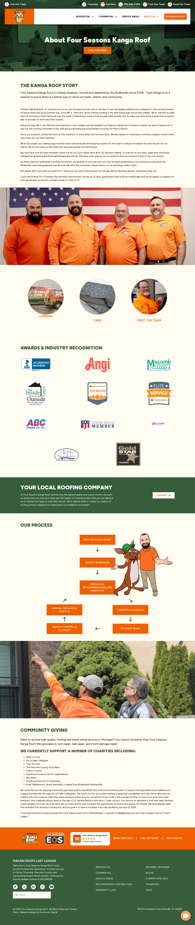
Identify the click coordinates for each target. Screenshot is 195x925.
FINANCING (152, 884)
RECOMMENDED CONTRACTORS (114, 884)
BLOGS (149, 872)
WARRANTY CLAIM (106, 890)
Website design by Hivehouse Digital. (39, 912)
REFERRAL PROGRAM (157, 867)
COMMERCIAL (103, 872)
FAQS (149, 890)
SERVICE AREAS (104, 878)
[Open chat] (186, 916)
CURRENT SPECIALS (157, 878)
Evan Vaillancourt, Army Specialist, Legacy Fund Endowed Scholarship (64, 784)
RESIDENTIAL (103, 867)
